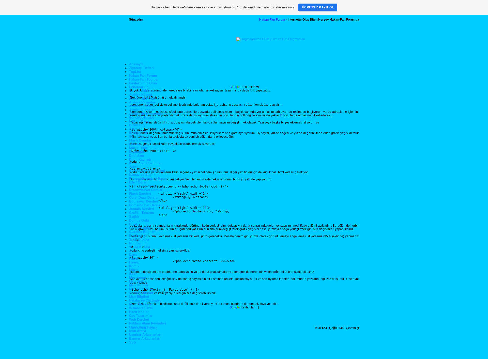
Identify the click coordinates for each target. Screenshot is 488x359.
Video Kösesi (139, 247)
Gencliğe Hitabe (141, 117)
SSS (132, 342)
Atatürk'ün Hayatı (142, 98)
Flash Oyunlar (140, 140)
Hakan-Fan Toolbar (144, 79)
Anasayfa (136, 64)
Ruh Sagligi (138, 243)
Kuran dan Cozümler (145, 163)
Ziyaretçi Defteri (141, 68)
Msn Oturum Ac (141, 289)
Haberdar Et (138, 87)
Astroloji (136, 129)
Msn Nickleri (139, 281)
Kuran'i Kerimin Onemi (147, 171)
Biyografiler (138, 133)
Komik (134, 266)
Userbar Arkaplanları (145, 335)
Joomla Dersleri (141, 209)
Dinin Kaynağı (140, 159)
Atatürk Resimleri (142, 102)
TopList (135, 72)
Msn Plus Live (140, 304)
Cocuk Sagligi (140, 228)
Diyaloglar (137, 152)
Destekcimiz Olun (143, 83)
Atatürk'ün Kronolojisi (146, 114)
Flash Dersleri (140, 194)
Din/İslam (136, 156)
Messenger (137, 277)
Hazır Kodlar (139, 312)
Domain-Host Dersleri (146, 205)
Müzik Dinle (138, 148)
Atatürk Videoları (142, 110)
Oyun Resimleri (141, 136)
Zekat (133, 167)
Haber (133, 258)
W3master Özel (141, 308)
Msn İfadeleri (139, 285)
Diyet (133, 224)
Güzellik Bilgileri (142, 232)
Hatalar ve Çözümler (145, 300)
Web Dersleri (139, 319)
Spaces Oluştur (141, 293)
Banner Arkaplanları (144, 338)
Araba (133, 251)
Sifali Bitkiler (139, 239)
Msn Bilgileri (139, 297)
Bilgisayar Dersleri (143, 201)
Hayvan (135, 262)
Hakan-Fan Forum (272, 19)
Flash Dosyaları (141, 327)
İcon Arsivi (137, 331)
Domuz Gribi (139, 220)
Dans (133, 255)
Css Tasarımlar (140, 316)
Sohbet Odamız (141, 91)
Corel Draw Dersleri (144, 197)
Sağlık (134, 216)
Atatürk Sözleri (140, 106)
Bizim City (137, 125)
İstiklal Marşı (139, 121)
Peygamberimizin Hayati (148, 178)
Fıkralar (135, 144)
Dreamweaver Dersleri (146, 190)
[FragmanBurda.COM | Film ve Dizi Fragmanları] (270, 39)
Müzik (134, 270)
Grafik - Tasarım (141, 213)
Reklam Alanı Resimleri (147, 323)
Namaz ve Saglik (142, 175)
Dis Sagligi (137, 236)
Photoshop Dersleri (144, 186)
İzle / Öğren (138, 182)
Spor (133, 274)
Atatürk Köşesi (140, 95)
